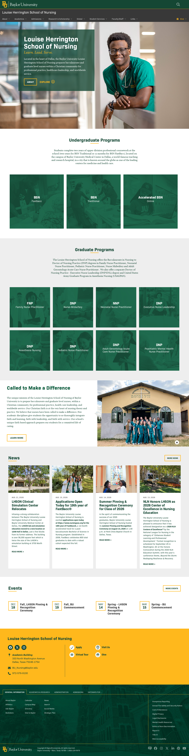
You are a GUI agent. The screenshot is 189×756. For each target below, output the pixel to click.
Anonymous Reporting (161, 701)
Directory (28, 708)
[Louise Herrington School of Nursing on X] (17, 647)
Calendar (28, 700)
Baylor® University (53, 748)
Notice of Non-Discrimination (163, 726)
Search (47, 704)
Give (182, 18)
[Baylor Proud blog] (149, 749)
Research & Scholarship (59, 18)
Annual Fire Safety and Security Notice (167, 705)
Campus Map (30, 704)
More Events (172, 588)
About (4, 18)
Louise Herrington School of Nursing (29, 12)
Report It (155, 730)
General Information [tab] (14, 692)
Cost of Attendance (159, 709)
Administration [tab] (61, 692)
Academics (19, 18)
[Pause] (177, 442)
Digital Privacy (158, 714)
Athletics (9, 704)
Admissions (36, 18)
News (46, 700)
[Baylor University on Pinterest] (178, 749)
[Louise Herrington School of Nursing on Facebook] (10, 647)
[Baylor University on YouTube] (183, 749)
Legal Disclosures (159, 718)
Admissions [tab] (78, 692)
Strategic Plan (49, 712)
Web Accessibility (159, 738)
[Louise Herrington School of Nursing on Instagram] (24, 647)
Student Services (97, 18)
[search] (178, 4)
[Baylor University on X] (166, 749)
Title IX (155, 734)
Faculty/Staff (117, 18)
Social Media (49, 708)
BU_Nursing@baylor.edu (25, 667)
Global (79, 18)
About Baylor (11, 700)
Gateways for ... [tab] (95, 692)
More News (172, 458)
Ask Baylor (10, 708)
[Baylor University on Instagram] (161, 749)
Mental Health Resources (162, 722)
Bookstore (10, 712)
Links (133, 18)
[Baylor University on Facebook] (155, 749)
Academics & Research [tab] (39, 692)
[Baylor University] (19, 4)
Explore (45, 82)
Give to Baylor (30, 712)
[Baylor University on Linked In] (172, 749)
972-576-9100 (20, 673)
